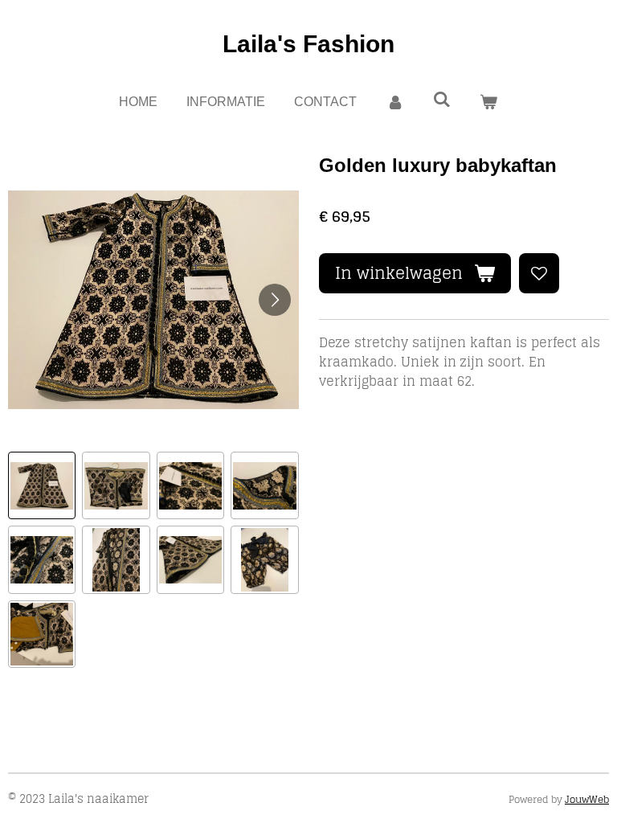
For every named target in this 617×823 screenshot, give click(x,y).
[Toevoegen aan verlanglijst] (539, 273)
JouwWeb (587, 799)
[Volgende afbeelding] (275, 300)
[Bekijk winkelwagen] (488, 102)
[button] (42, 485)
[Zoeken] (442, 99)
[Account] (394, 102)
